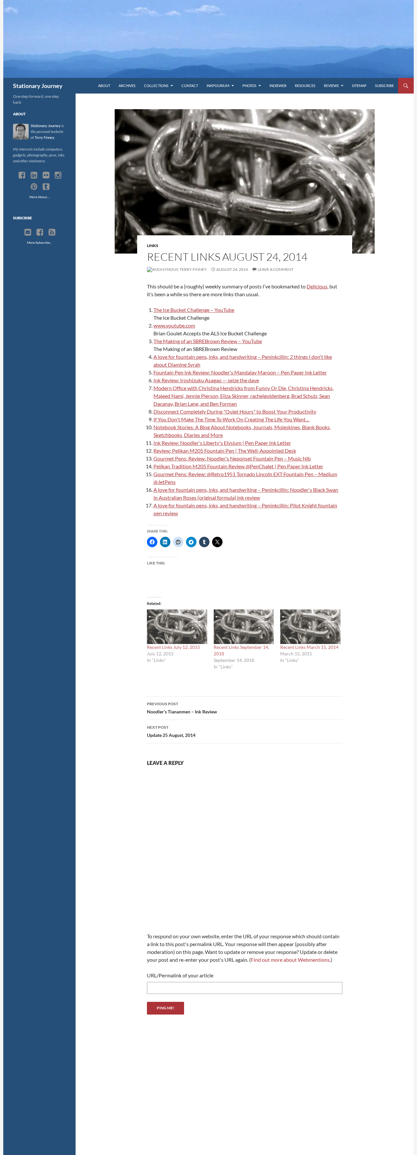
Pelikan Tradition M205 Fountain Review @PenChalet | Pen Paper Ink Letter (238, 466)
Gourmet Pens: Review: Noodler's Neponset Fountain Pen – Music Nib (232, 458)
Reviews (331, 85)
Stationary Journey (38, 85)
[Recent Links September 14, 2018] (244, 626)
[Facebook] (22, 175)
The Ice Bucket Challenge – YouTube (193, 310)
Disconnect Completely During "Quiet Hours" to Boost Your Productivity (234, 411)
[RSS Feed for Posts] (52, 232)
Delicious (317, 286)
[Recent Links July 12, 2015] (177, 626)
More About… (39, 197)
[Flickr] (46, 175)
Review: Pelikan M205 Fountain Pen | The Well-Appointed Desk (224, 450)
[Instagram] (58, 175)
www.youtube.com (174, 325)
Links (152, 245)
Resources (305, 85)
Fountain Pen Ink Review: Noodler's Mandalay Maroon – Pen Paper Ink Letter (240, 372)
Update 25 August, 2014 (171, 731)
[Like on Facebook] (40, 232)
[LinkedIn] (34, 175)
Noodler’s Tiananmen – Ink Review (182, 707)
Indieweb (277, 85)
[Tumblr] (46, 186)
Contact (189, 85)
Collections (156, 85)
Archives (127, 85)
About (104, 85)
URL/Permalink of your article (180, 975)
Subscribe (384, 85)
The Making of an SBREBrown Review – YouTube (207, 341)
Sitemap (359, 85)
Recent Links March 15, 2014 (309, 647)
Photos (249, 85)
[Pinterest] (34, 186)
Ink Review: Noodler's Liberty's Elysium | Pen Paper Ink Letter (222, 443)
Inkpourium (218, 85)
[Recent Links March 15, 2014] (310, 626)
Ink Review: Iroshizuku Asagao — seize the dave (206, 380)
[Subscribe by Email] (28, 232)
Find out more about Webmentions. (291, 960)
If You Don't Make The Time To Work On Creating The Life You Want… (231, 419)
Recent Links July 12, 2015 (173, 647)
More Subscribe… (39, 242)
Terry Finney (193, 269)
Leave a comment (276, 269)
